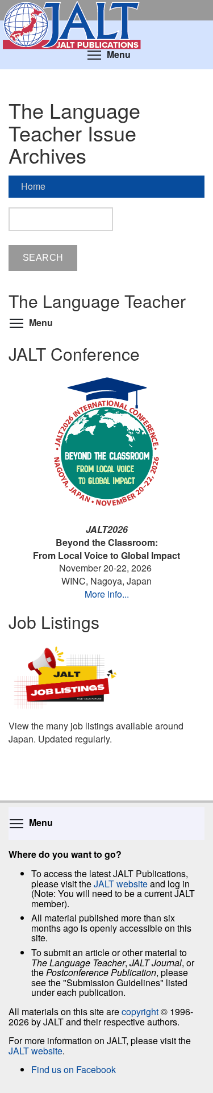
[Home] (106, 10)
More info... (107, 593)
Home (33, 186)
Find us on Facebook (73, 1069)
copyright (140, 1011)
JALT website (121, 883)
